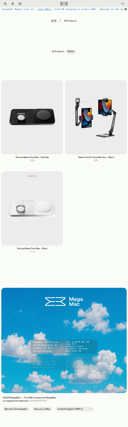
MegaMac (15, 397)
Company (64, 375)
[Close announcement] (125, 9)
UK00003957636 (38, 400)
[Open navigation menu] (122, 3)
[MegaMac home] (64, 3)
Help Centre (64, 380)
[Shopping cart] (20, 3)
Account (64, 386)
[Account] (12, 3)
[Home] (54, 20)
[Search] (5, 3)
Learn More (44, 9)
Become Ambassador (16, 409)
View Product (32, 117)
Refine (71, 51)
